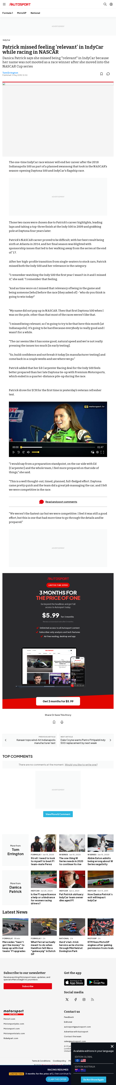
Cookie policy (59, 1061)
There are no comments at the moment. (58, 764)
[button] (58, 430)
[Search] (105, 4)
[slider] (58, 447)
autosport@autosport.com (77, 1027)
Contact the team (72, 1036)
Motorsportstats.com (14, 1033)
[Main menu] (4, 4)
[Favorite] (101, 74)
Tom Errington (10, 73)
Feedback (69, 1017)
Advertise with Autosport (76, 1031)
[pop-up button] (97, 452)
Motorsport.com (12, 1028)
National (35, 13)
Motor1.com (9, 1019)
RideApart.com (11, 1038)
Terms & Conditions (41, 1061)
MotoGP (21, 13)
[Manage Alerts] (62, 722)
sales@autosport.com (75, 1041)
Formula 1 (7, 13)
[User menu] (111, 4)
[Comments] (109, 74)
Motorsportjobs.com (14, 1024)
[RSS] (92, 999)
